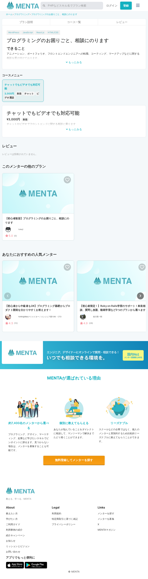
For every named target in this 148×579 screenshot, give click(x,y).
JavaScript (28, 32)
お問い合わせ (13, 551)
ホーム (9, 14)
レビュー (121, 22)
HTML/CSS (53, 32)
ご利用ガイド (13, 524)
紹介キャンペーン (15, 535)
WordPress (13, 32)
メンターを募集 (106, 518)
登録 (126, 5)
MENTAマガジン (107, 529)
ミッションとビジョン (18, 546)
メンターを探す (106, 513)
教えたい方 (12, 513)
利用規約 (56, 513)
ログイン (111, 5)
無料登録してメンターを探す (74, 460)
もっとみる (75, 62)
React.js (40, 32)
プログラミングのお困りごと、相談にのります (54, 14)
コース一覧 (74, 22)
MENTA (75, 571)
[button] (140, 296)
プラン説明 (26, 22)
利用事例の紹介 (14, 529)
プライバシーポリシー (64, 524)
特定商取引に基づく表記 (65, 518)
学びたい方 (12, 518)
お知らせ (11, 540)
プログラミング (21, 14)
